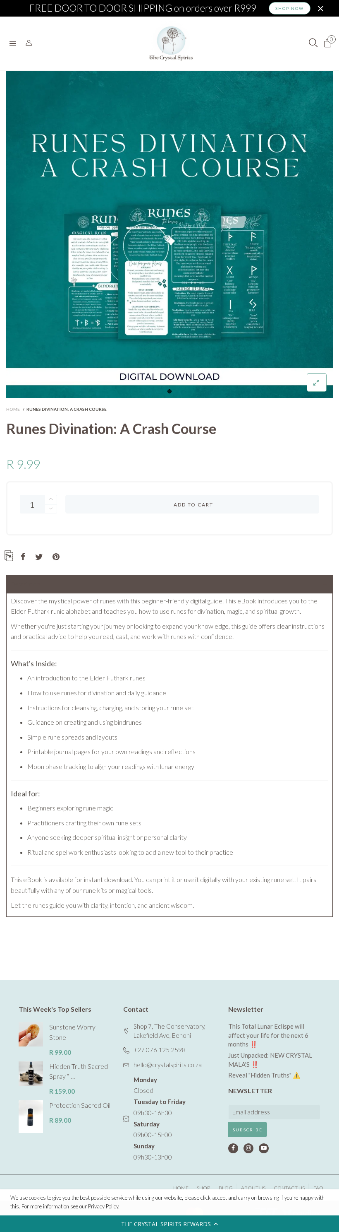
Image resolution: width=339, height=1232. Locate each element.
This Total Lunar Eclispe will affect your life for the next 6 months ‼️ (268, 1035)
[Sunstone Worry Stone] (31, 1034)
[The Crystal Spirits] (171, 43)
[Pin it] (56, 557)
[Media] (317, 382)
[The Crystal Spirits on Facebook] (233, 1148)
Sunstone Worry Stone (72, 1032)
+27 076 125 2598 (160, 1050)
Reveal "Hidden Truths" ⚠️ (264, 1075)
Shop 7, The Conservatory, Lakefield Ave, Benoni (169, 1030)
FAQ (318, 1188)
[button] (169, 1223)
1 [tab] (169, 391)
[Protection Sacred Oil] (31, 1116)
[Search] (29, 43)
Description (25, 584)
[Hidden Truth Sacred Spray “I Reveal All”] (31, 1073)
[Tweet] (39, 557)
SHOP (203, 1188)
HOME (181, 1188)
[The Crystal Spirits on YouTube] (264, 1148)
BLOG (226, 1188)
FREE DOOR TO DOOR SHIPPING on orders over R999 (142, 8)
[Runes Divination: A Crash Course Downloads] (169, 234)
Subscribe (248, 1129)
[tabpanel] (169, 234)
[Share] (23, 557)
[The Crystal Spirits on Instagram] (248, 1148)
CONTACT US (289, 1188)
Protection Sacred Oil (79, 1105)
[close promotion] (320, 8)
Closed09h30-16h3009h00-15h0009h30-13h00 (160, 1118)
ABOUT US (253, 1188)
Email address (251, 1112)
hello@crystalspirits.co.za (168, 1064)
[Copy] (8, 557)
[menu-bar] (15, 43)
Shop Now (289, 8)
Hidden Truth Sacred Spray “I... (78, 1071)
